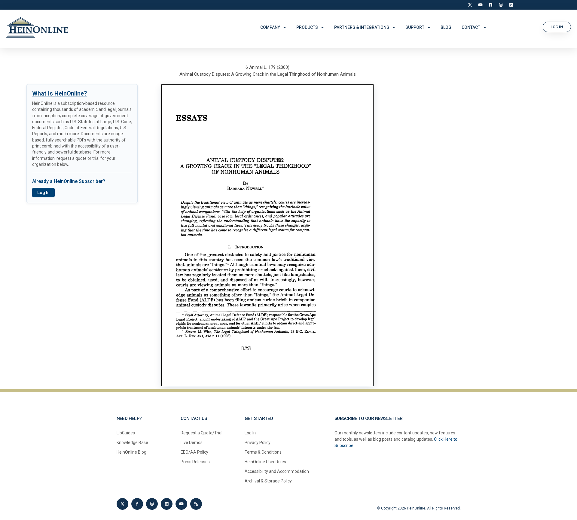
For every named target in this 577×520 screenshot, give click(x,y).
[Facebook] (490, 5)
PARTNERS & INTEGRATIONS (361, 27)
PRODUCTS (307, 27)
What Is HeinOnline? (59, 93)
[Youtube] (181, 504)
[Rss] (196, 504)
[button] (557, 27)
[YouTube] (480, 5)
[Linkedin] (166, 504)
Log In (43, 192)
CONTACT (471, 27)
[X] (470, 5)
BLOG (446, 27)
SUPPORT (414, 27)
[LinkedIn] (511, 5)
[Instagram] (501, 5)
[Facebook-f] (137, 504)
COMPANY (270, 27)
